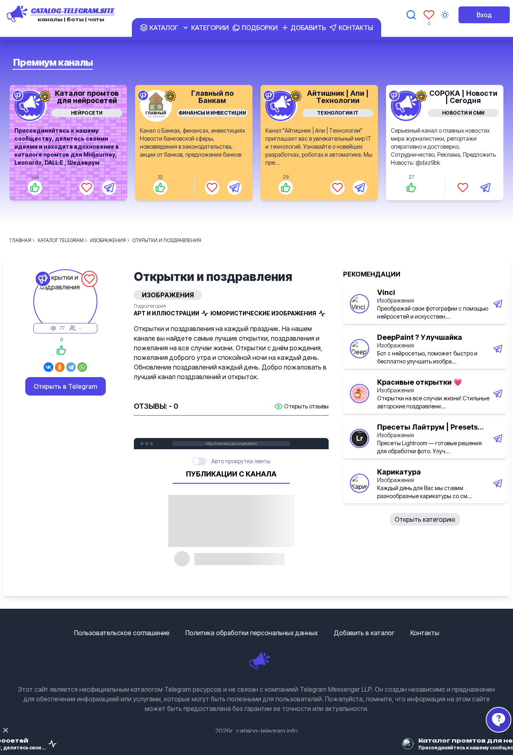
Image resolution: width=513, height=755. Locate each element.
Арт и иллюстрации (166, 313)
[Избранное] (428, 14)
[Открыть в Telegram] (109, 187)
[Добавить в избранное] (86, 187)
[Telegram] (71, 367)
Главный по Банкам (212, 97)
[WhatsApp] (82, 367)
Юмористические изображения (263, 313)
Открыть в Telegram (65, 386)
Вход (484, 15)
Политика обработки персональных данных (252, 633)
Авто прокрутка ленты (241, 461)
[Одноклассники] (60, 367)
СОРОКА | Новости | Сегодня (463, 97)
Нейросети (87, 113)
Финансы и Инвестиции (212, 113)
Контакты (424, 633)
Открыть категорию (425, 519)
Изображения (395, 300)
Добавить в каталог (364, 633)
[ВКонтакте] (48, 367)
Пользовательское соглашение (122, 633)
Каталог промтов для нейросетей (87, 97)
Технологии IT (337, 113)
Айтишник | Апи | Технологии (338, 97)
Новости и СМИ (463, 113)
